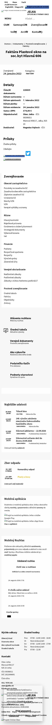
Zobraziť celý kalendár (13, 484)
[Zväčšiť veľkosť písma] (26, 5)
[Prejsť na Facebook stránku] (37, 7)
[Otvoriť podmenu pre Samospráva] (26, 24)
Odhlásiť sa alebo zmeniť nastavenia (26, 572)
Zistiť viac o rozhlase (26, 567)
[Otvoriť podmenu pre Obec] (8, 24)
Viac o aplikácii (10, 524)
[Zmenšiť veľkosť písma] (19, 5)
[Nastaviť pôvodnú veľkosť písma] (22, 5)
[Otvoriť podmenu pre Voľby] (16, 31)
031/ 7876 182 (7, 682)
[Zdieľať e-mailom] (12, 160)
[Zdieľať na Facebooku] (14, 156)
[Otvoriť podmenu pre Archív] (27, 31)
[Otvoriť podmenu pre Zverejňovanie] (46, 24)
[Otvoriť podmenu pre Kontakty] (40, 31)
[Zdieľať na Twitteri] (28, 153)
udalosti (21, 448)
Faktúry (30, 73)
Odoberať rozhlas (26, 560)
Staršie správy (12, 612)
